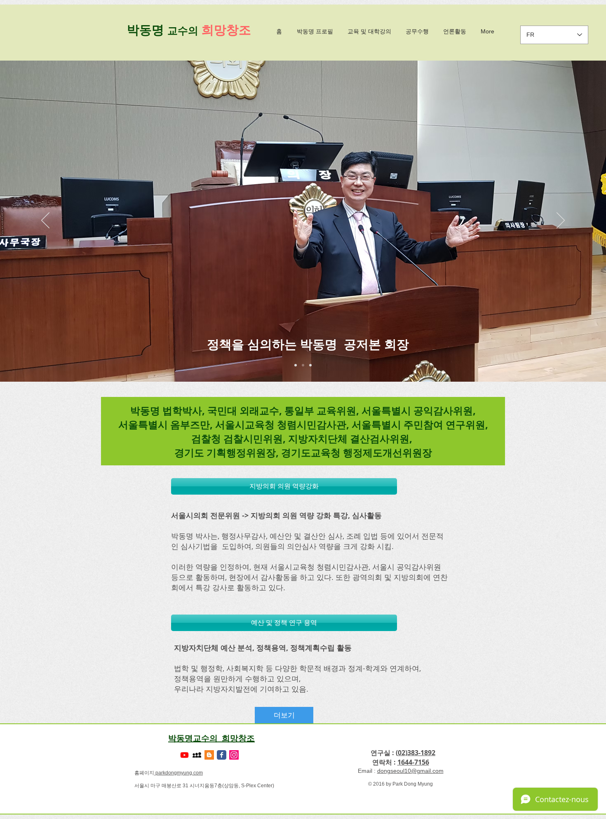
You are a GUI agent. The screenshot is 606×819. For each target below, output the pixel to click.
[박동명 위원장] (295, 365)
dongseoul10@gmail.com (410, 770)
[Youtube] (184, 755)
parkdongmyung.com (178, 773)
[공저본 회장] (303, 365)
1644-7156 (413, 762)
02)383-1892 (416, 752)
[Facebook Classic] (221, 755)
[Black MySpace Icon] (197, 755)
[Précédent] (45, 221)
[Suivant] (561, 221)
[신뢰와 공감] (310, 365)
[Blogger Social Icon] (209, 755)
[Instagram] (234, 755)
